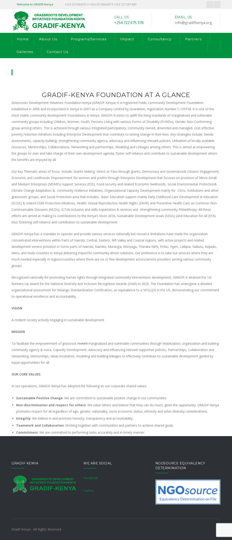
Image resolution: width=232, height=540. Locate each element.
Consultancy (160, 39)
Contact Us (57, 52)
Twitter (88, 490)
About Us (48, 39)
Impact (127, 39)
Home (23, 39)
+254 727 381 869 (125, 4)
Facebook (90, 478)
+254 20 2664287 (100, 4)
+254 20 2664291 (76, 4)
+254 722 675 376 (129, 22)
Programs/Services (88, 39)
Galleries (25, 52)
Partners (193, 39)
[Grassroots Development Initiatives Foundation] (49, 20)
